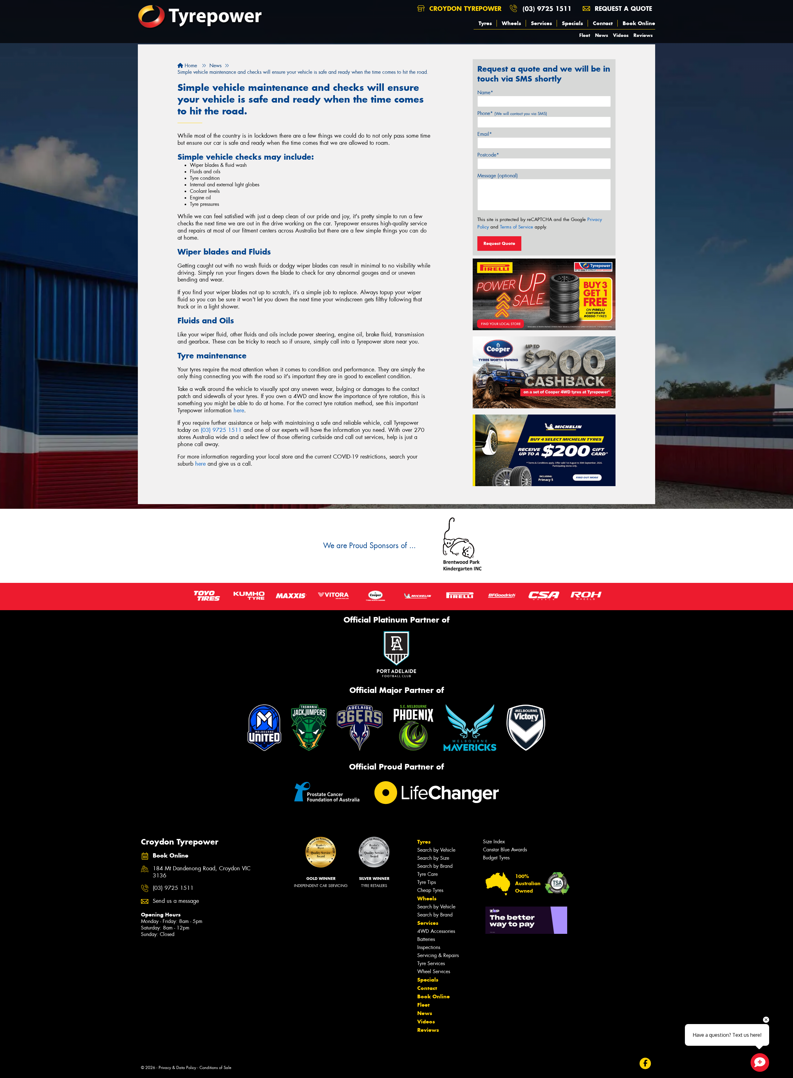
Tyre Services (431, 963)
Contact (603, 23)
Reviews (643, 35)
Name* (485, 92)
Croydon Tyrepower (464, 8)
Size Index (494, 841)
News (601, 35)
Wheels (511, 23)
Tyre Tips (426, 882)
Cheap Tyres (430, 890)
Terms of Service (516, 227)
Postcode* (488, 155)
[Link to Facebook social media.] (645, 1063)
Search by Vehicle (436, 850)
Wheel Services (433, 971)
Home (190, 65)
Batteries (426, 939)
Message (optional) (497, 175)
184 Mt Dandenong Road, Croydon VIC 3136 (202, 872)
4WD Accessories (436, 931)
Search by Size (433, 858)
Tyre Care (427, 874)
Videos (621, 35)
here (239, 410)
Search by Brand (435, 866)
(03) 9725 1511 (547, 8)
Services (541, 23)
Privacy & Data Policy (177, 1067)
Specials (572, 23)
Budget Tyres (496, 857)
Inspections (428, 947)
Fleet (584, 35)
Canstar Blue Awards (505, 849)
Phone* (512, 113)
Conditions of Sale (215, 1067)
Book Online (639, 23)
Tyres (485, 23)
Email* (484, 134)
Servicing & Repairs (438, 955)
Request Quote (499, 243)
